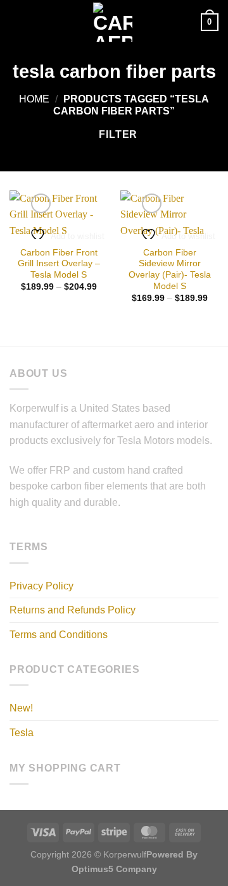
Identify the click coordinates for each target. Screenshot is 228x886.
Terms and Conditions (59, 634)
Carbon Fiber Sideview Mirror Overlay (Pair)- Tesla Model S (170, 269)
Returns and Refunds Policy (73, 610)
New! (21, 708)
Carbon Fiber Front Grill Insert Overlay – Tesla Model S (59, 264)
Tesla (22, 732)
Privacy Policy (41, 586)
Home (34, 99)
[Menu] (17, 21)
